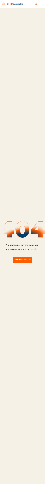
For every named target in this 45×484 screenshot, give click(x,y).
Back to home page (23, 259)
